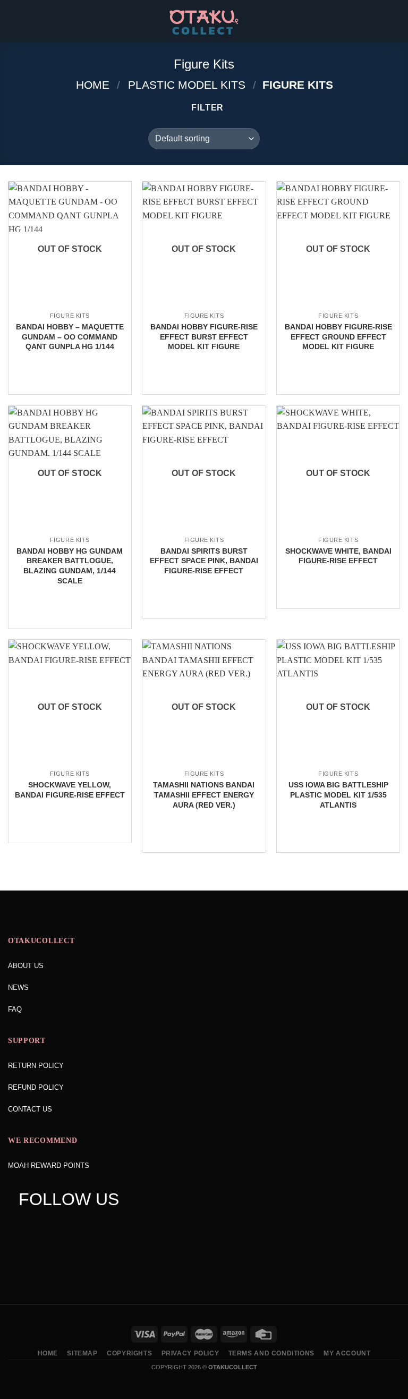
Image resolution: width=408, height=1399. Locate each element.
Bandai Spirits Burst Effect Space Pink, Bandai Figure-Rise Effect (204, 561)
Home (92, 85)
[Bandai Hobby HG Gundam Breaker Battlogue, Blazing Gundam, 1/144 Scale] (69, 530)
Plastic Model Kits (186, 85)
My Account (347, 1353)
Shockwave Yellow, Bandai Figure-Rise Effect (70, 790)
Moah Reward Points (48, 1165)
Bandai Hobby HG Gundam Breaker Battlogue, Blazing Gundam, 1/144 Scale (69, 566)
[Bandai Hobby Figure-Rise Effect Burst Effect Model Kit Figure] (203, 305)
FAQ (15, 1009)
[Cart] (394, 21)
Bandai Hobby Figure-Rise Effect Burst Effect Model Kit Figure (204, 337)
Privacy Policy (190, 1353)
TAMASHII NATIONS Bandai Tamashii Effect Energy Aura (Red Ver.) (203, 795)
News (18, 987)
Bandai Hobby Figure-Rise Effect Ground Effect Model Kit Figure (338, 337)
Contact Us (30, 1109)
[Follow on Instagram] (46, 1226)
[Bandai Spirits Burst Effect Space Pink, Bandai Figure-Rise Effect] (203, 530)
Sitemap (82, 1353)
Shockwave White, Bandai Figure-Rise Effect (338, 556)
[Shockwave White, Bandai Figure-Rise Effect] (338, 530)
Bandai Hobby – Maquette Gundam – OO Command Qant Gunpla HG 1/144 (70, 337)
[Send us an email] (87, 1226)
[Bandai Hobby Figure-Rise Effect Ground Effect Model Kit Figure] (338, 305)
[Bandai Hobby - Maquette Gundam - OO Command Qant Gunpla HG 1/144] (69, 305)
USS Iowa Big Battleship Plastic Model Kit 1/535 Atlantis (338, 795)
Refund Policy (36, 1087)
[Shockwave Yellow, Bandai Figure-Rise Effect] (69, 763)
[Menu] (14, 21)
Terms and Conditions (271, 1353)
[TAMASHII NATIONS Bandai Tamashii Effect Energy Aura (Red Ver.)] (203, 763)
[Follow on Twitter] (67, 1226)
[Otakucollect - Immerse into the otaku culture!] (204, 22)
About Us (26, 966)
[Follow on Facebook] (26, 1226)
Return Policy (36, 1066)
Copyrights (129, 1353)
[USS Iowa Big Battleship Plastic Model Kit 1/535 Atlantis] (338, 763)
